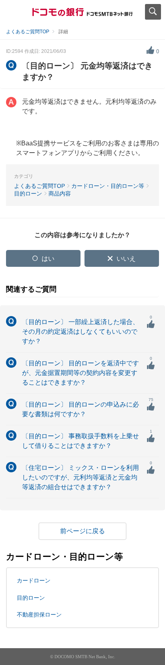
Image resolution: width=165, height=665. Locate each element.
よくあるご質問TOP (27, 31)
